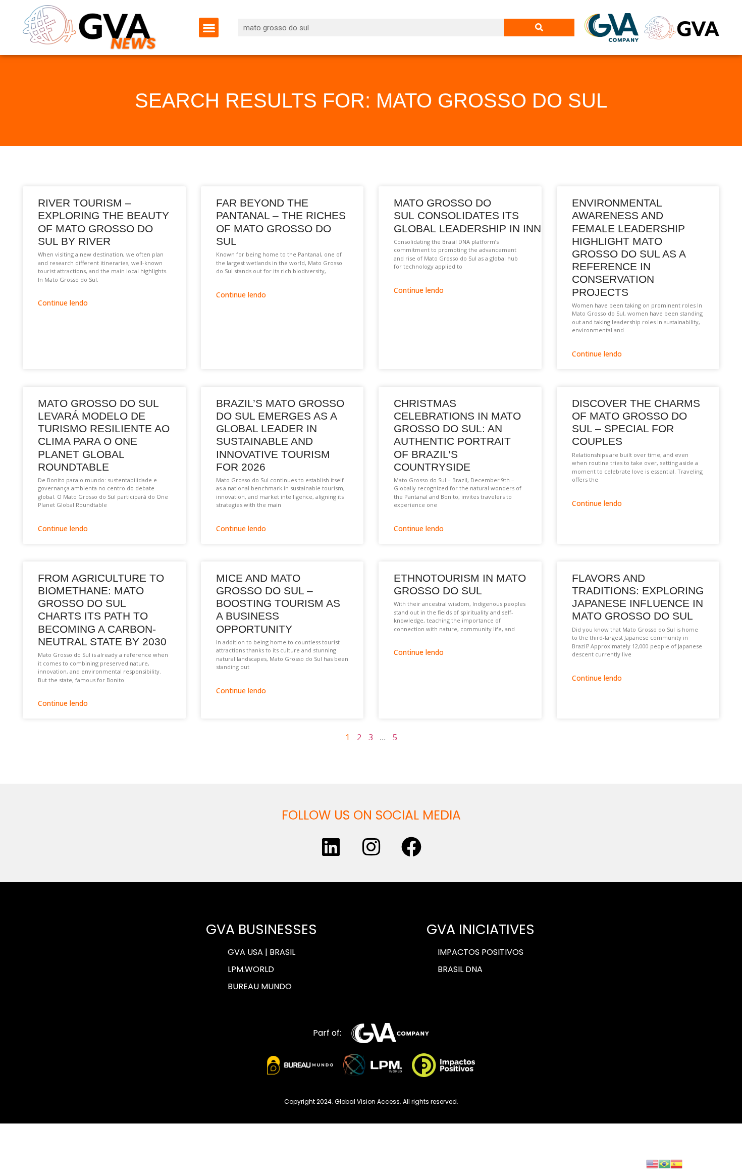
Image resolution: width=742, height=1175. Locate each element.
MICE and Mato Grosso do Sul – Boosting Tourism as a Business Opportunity (278, 603)
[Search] (539, 27)
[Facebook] (411, 847)
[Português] (664, 1163)
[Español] (676, 1163)
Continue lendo (63, 303)
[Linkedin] (331, 847)
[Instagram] (371, 847)
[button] (209, 27)
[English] (652, 1163)
